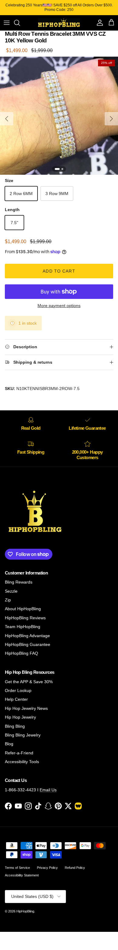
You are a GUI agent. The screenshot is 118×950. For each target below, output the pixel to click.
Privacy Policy (47, 867)
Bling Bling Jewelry (23, 735)
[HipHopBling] (59, 22)
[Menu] (6, 22)
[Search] (20, 22)
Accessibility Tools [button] (22, 761)
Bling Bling (15, 726)
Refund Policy (75, 867)
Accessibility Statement (22, 875)
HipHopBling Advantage (27, 635)
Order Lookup (18, 690)
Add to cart (59, 271)
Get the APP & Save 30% (29, 681)
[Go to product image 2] (62, 169)
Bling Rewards (18, 582)
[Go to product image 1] (57, 169)
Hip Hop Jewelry (20, 717)
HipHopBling (25, 911)
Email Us (48, 789)
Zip (8, 599)
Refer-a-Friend (19, 752)
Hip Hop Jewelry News (26, 708)
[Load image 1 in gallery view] (59, 116)
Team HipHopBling (22, 626)
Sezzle (11, 591)
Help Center (16, 699)
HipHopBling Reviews (25, 617)
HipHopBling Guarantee (27, 644)
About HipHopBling (23, 608)
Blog (9, 743)
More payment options (59, 305)
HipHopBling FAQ (21, 653)
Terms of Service (17, 867)
